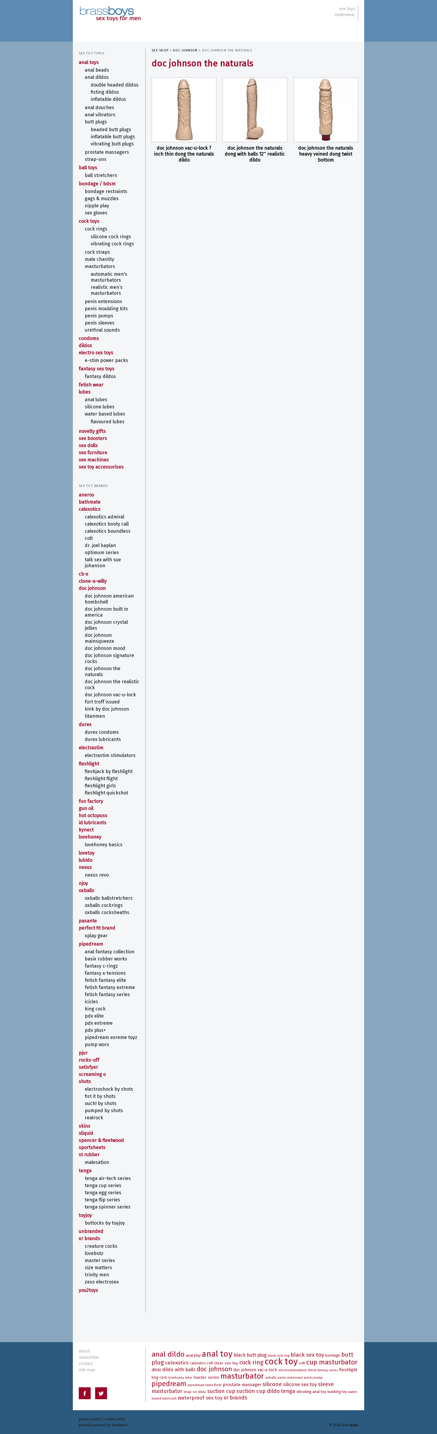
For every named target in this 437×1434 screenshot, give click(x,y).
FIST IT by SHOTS (100, 1096)
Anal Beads (97, 70)
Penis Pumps (99, 316)
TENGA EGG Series (103, 1192)
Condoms (89, 338)
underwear (344, 14)
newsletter (89, 1357)
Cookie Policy (114, 1419)
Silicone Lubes (99, 407)
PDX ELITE (94, 1016)
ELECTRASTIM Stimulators (110, 755)
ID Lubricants (92, 822)
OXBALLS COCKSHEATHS (107, 912)
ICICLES (91, 1001)
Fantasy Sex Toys (96, 369)
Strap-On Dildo (194, 1392)
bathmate (89, 502)
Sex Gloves (96, 213)
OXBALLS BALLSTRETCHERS (109, 898)
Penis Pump (313, 1377)
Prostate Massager (242, 1384)
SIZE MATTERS (98, 1267)
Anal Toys (89, 62)
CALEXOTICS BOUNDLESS (108, 531)
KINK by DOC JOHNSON (107, 709)
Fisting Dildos (105, 92)
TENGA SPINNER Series (108, 1207)
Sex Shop (160, 50)
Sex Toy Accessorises (101, 467)
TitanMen (95, 716)
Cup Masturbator (332, 1362)
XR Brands (89, 1238)
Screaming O (92, 1074)
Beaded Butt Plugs (111, 129)
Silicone (272, 1384)
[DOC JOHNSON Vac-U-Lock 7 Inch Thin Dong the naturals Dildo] (184, 109)
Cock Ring (251, 1362)
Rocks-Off (89, 1060)
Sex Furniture (93, 452)
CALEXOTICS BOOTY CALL (107, 524)
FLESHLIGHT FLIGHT (101, 778)
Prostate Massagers (107, 152)
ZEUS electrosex (102, 1282)
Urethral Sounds (102, 330)
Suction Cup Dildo (258, 1391)
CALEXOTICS (89, 509)
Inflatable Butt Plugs (113, 137)
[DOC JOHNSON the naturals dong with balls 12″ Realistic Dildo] (254, 109)
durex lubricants (103, 739)
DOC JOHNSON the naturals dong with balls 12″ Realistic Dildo (255, 154)
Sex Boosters (93, 438)
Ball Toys (88, 167)
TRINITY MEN (97, 1275)
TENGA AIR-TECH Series (108, 1178)
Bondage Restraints (106, 191)
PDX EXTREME (99, 1023)
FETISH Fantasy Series (107, 994)
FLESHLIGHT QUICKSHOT (106, 793)
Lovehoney (90, 837)
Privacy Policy (90, 1419)
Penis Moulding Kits (106, 308)
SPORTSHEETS (92, 1147)
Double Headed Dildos (115, 85)
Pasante (88, 921)
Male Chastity (99, 259)
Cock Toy (281, 1361)
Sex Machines (94, 460)
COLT (89, 538)
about (84, 1351)
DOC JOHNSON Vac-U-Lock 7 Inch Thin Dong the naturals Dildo (184, 154)
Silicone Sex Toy (300, 1384)
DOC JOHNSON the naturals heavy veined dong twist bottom (325, 154)
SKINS (84, 1126)
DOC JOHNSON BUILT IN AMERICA (106, 612)
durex (85, 724)
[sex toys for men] (110, 9)
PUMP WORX (97, 1044)
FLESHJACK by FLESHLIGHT (109, 771)
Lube (188, 1378)
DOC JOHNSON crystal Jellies (106, 625)
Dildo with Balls (179, 1369)
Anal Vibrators (100, 114)
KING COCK (95, 1009)
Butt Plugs (96, 122)
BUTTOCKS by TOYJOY (105, 1223)
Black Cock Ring (279, 1356)
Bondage (332, 1355)
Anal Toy (217, 1354)
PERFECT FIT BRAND (97, 928)
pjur (83, 1053)
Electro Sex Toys (96, 352)
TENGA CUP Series (103, 1185)
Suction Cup (221, 1391)
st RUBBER (89, 1154)
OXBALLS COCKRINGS (104, 905)
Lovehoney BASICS (103, 844)
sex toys (347, 8)
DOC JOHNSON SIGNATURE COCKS (109, 658)
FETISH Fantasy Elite (105, 980)
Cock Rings (96, 229)
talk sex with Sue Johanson (103, 562)
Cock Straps (97, 252)
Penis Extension (290, 1377)
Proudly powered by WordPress (104, 1425)
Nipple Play (97, 206)
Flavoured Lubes (108, 421)
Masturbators (100, 266)
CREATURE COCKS (101, 1246)
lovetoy (87, 853)
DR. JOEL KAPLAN (100, 545)
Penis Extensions (103, 301)
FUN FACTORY (91, 801)
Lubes (85, 392)
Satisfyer (88, 1067)
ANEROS (86, 495)
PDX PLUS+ (95, 1030)
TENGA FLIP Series (102, 1200)
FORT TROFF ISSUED (102, 702)
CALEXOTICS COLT (201, 1363)
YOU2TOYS (88, 1290)
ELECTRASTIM (91, 747)
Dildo (156, 1369)
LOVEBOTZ (94, 1253)
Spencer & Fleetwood (101, 1140)
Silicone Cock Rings (111, 236)
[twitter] (101, 1394)
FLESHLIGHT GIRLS (100, 786)
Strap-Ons (95, 159)
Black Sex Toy (307, 1355)
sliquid (86, 1133)
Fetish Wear (91, 385)
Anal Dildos (97, 77)
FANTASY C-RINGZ (101, 966)
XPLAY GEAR (96, 935)
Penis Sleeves (99, 323)
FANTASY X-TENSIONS (105, 973)
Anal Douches (99, 107)
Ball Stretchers (101, 175)
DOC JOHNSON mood (105, 648)
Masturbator (242, 1376)
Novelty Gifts (92, 431)
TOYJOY (85, 1215)
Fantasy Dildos (100, 376)
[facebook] (84, 1394)
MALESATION (97, 1162)
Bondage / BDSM (97, 184)
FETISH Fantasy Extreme (110, 987)
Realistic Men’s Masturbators (106, 290)
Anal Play (193, 1355)
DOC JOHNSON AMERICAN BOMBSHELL (109, 599)
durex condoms (102, 732)
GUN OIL (86, 808)
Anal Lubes (96, 399)
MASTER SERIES (100, 1260)
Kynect (86, 830)
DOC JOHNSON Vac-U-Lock (110, 695)
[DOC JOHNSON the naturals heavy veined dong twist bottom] (325, 109)
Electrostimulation (292, 1370)
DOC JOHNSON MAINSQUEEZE (99, 638)
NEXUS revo (97, 875)
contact (86, 1363)
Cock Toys (89, 221)
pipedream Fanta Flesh (204, 1385)
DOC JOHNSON (185, 50)
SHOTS (85, 1081)
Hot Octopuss (93, 815)
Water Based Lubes (105, 414)
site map (87, 1369)
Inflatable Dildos (108, 99)
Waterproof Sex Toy (200, 1398)
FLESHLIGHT (89, 764)
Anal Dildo (168, 1354)
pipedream (91, 944)
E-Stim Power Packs (106, 360)
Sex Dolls (88, 445)
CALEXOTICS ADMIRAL (104, 517)
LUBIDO (85, 860)
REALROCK (94, 1117)
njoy (83, 883)
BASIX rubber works (106, 959)
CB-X (83, 574)
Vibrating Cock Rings (112, 244)
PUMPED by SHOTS (104, 1110)
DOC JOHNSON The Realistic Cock (112, 684)
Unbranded (91, 1231)
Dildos (85, 345)
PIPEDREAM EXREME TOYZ (111, 1037)
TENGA (85, 1170)
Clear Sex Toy (226, 1363)
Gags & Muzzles (102, 198)
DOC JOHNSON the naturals (102, 671)
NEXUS (85, 867)
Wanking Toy (337, 1392)
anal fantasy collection (109, 952)
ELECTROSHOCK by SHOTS (109, 1089)
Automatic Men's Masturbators (109, 277)
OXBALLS (86, 890)
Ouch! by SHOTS (101, 1103)
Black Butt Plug (250, 1355)
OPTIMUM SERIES (102, 552)
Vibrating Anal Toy (311, 1391)
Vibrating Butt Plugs (112, 144)
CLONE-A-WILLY (93, 581)
